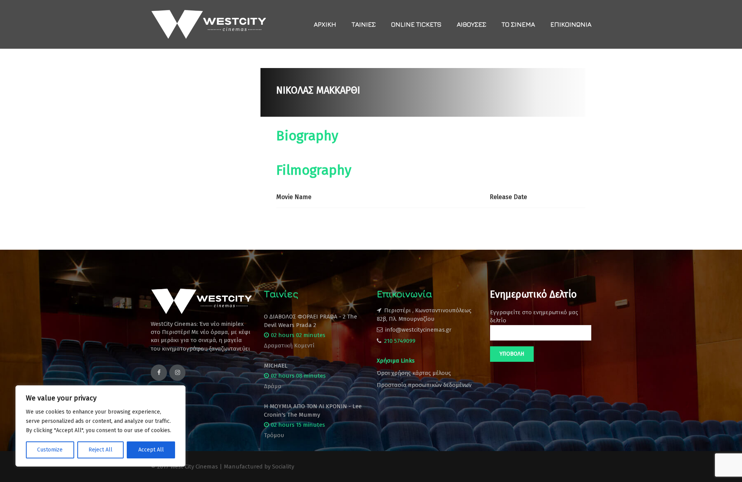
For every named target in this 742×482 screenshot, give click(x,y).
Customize (50, 449)
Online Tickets (416, 24)
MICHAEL (276, 365)
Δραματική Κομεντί (289, 345)
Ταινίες (364, 24)
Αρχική (325, 24)
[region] (100, 426)
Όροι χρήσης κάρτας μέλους (414, 373)
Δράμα (272, 386)
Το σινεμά (518, 24)
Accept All (151, 449)
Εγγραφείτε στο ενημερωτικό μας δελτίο (534, 316)
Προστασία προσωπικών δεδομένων (424, 385)
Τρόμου (274, 435)
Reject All (100, 449)
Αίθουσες (471, 24)
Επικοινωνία (570, 24)
